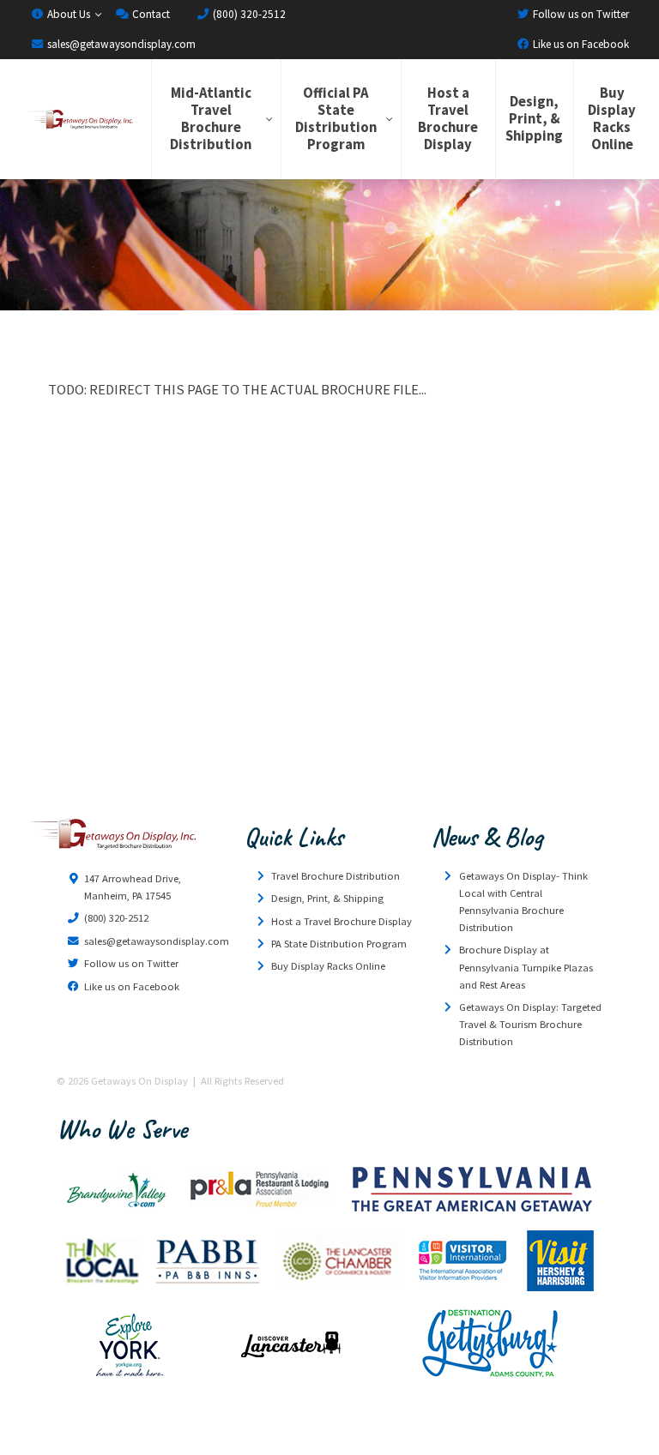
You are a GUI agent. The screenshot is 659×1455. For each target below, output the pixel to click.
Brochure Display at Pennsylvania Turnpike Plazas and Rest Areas (526, 966)
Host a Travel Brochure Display (448, 118)
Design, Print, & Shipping (534, 119)
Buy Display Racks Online (612, 118)
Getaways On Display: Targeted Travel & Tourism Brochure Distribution (530, 1024)
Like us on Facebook (579, 44)
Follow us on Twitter (579, 14)
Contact (150, 14)
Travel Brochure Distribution (335, 875)
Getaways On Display (80, 119)
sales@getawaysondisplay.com (120, 44)
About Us (67, 14)
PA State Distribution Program (339, 943)
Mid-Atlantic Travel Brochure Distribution (210, 118)
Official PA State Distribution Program (336, 118)
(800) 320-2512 (248, 14)
